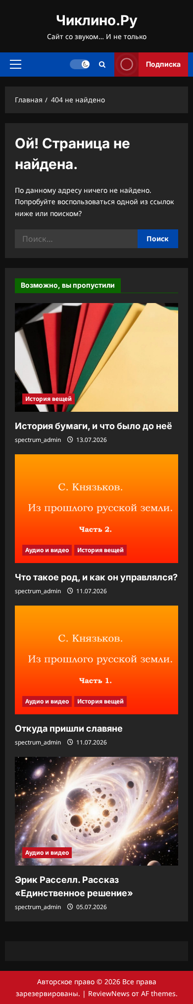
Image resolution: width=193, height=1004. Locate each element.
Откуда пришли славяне (69, 728)
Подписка (163, 64)
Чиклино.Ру (97, 20)
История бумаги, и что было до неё (93, 426)
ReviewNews (109, 993)
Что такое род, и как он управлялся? (96, 577)
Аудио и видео (47, 550)
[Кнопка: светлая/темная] (80, 64)
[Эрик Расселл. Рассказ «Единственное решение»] (96, 811)
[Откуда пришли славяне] (96, 660)
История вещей (48, 398)
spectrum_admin (38, 440)
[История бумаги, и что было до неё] (96, 357)
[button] (15, 64)
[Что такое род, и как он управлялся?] (96, 508)
